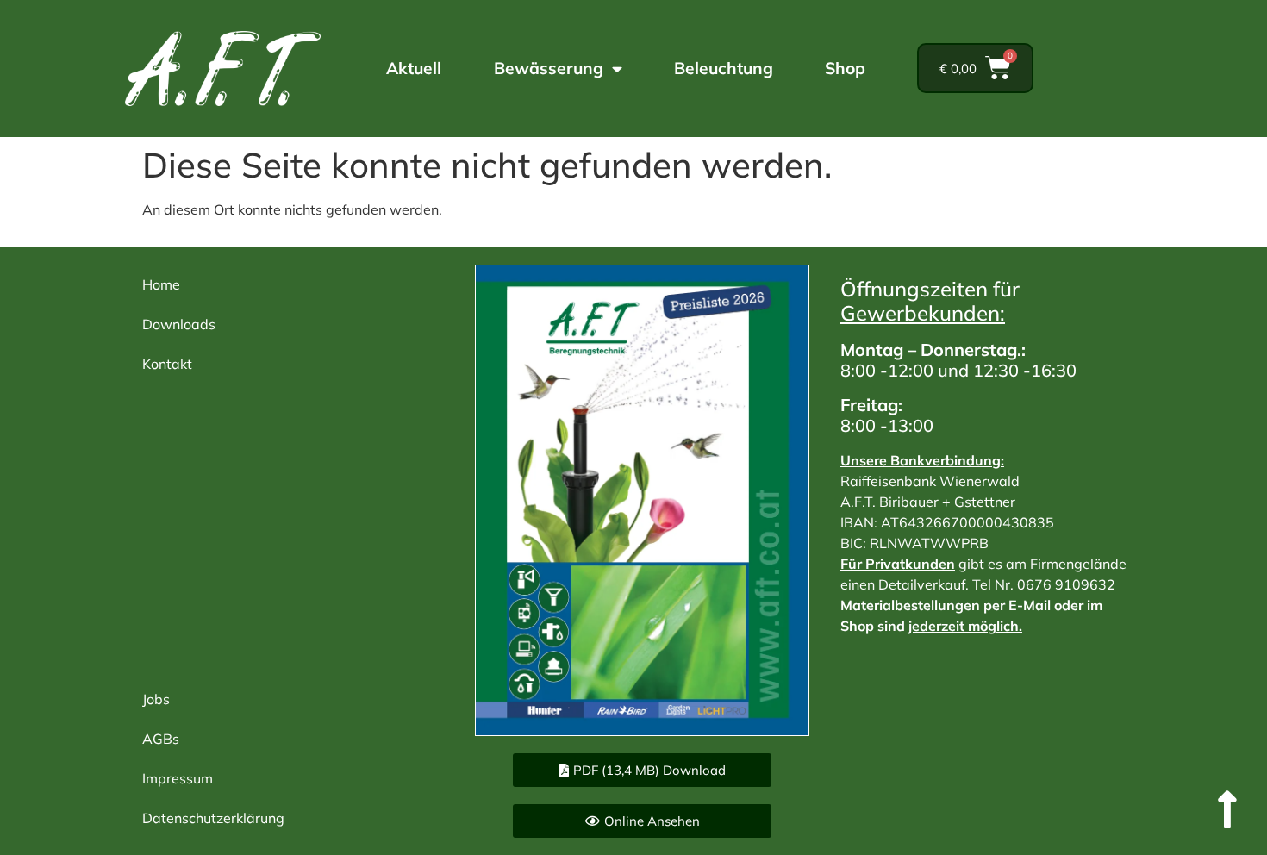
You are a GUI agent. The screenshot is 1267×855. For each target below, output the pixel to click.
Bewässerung (548, 68)
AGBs (160, 738)
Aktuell (413, 68)
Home (161, 284)
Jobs (156, 699)
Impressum (177, 778)
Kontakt (167, 363)
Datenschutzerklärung (213, 818)
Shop (845, 68)
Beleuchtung (723, 68)
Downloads (178, 324)
